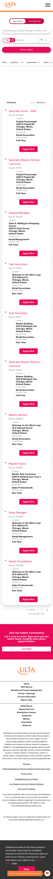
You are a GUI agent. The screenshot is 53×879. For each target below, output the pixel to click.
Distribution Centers (26, 712)
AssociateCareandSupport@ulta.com (26, 806)
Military (26, 719)
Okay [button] (26, 869)
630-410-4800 (31, 803)
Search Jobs (26, 700)
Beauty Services (26, 709)
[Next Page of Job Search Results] (47, 610)
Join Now (26, 649)
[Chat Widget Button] (47, 873)
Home (26, 684)
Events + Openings (26, 693)
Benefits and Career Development (26, 690)
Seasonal (26, 725)
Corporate (26, 716)
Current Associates (26, 697)
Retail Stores (26, 706)
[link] (26, 130)
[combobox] (25, 31)
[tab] (17, 21)
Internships (26, 722)
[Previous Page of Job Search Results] (41, 610)
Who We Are (26, 687)
